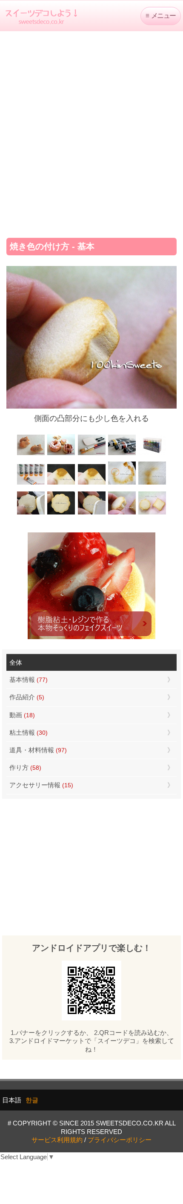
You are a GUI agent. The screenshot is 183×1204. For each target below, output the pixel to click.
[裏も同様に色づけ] (61, 513)
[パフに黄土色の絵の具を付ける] (91, 483)
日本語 (11, 1100)
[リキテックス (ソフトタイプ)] (31, 483)
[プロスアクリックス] (152, 454)
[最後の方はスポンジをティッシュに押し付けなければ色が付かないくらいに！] (152, 483)
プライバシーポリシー (120, 1139)
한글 (32, 1100)
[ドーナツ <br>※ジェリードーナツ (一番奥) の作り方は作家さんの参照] (61, 454)
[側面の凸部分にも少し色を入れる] (122, 513)
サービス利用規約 (57, 1139)
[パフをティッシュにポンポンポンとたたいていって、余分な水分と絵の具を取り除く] (122, 483)
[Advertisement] (91, 131)
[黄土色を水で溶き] (61, 483)
